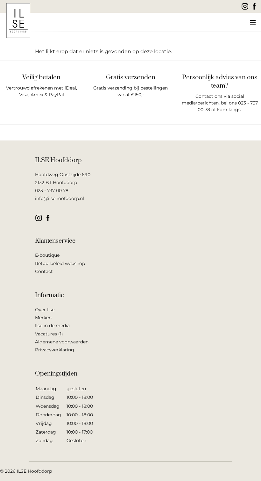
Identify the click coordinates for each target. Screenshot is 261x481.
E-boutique (47, 255)
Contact (44, 271)
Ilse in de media (52, 325)
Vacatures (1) (49, 334)
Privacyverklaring (54, 350)
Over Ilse (44, 309)
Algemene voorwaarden (61, 342)
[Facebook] (254, 6)
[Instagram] (245, 6)
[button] (252, 22)
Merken (43, 317)
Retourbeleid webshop (60, 263)
